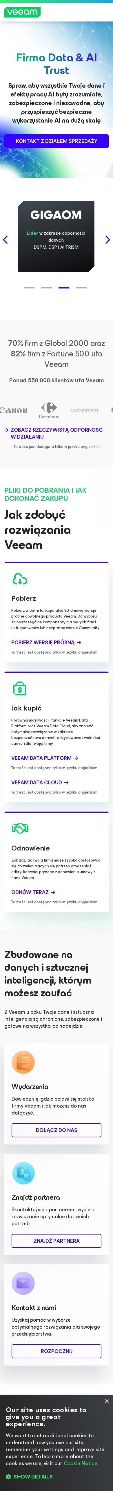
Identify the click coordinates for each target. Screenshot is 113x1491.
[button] (30, 284)
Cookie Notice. (81, 1463)
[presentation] (6, 239)
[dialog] (56, 1443)
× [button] (106, 1401)
